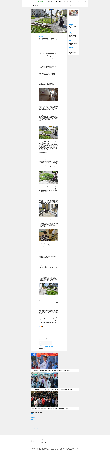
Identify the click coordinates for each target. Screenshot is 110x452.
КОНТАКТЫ (33, 417)
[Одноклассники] (41, 326)
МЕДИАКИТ (33, 441)
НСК (64, 1)
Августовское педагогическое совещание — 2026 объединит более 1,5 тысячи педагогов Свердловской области (50, 408)
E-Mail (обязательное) (43, 338)
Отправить (41, 345)
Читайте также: (34, 352)
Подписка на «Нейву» (61, 438)
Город (45, 1)
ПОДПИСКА (33, 430)
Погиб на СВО (50, 1)
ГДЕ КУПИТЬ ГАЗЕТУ (34, 428)
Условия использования (49, 346)
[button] (85, 1)
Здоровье (60, 1)
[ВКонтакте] (39, 326)
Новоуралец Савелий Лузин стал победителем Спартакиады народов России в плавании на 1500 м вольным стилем (51, 370)
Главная (64, 5)
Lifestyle (55, 1)
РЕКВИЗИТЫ (33, 419)
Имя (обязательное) (42, 335)
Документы (72, 441)
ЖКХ (68, 1)
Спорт (70, 32)
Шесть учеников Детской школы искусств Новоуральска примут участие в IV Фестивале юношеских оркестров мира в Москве (52, 389)
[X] (42, 326)
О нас (32, 440)
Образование (71, 24)
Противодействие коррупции (73, 440)
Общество (67, 5)
